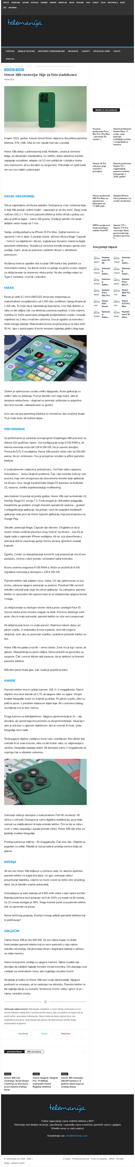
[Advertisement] (45, 181)
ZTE (5, 8)
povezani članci (14, 1051)
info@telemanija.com (77, 1135)
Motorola (113, 3)
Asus (103, 3)
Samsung (15, 3)
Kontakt (120, 1158)
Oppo (71, 3)
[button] (129, 55)
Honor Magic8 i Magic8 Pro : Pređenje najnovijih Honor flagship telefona (45, 1082)
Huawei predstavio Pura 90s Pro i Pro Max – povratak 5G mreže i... (101, 134)
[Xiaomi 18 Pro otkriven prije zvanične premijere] (102, 155)
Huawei (44, 3)
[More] (78, 1033)
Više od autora (34, 1051)
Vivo (88, 3)
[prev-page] (80, 1052)
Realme (80, 3)
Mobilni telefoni (26, 51)
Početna (10, 51)
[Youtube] (129, 12)
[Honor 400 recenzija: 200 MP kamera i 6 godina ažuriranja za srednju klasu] (74, 1065)
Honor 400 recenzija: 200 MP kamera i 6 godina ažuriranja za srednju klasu (72, 1082)
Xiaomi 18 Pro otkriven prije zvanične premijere (99, 167)
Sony (122, 3)
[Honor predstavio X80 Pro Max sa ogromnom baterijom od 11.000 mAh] (102, 187)
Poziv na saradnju (99, 1158)
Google (35, 3)
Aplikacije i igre (101, 51)
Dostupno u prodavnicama (51, 51)
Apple (6, 3)
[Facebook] (118, 12)
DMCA (112, 1158)
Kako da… (11, 59)
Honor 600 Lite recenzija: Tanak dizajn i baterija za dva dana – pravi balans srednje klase (17, 1083)
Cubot (95, 3)
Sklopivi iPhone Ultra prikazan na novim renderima (122, 198)
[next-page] (85, 1052)
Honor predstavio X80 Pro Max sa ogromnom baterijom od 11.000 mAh (101, 201)
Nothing (13, 8)
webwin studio (18, 1163)
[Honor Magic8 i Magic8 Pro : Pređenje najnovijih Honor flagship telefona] (45, 1065)
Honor (53, 3)
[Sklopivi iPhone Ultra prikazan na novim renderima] (122, 187)
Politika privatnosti (80, 1158)
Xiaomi (25, 3)
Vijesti (116, 51)
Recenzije (73, 51)
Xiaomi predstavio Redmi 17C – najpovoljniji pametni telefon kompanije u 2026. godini (122, 170)
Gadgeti (86, 51)
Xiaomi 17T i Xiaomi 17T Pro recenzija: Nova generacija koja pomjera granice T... (121, 232)
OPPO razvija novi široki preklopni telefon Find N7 (101, 228)
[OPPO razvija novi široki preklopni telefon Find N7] (102, 217)
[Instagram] (124, 12)
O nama (66, 1158)
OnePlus (62, 3)
